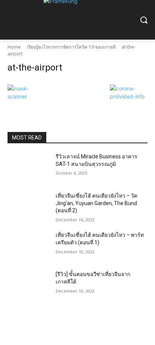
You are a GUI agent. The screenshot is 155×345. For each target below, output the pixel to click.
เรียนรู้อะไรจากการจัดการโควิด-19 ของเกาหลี (71, 47)
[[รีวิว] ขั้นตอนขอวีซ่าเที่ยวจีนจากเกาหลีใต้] (29, 285)
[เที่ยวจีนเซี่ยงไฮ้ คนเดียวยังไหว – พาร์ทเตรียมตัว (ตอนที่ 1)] (29, 246)
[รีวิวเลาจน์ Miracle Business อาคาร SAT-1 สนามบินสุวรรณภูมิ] (29, 167)
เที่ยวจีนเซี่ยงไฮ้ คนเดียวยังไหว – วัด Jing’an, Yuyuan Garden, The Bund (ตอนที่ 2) (96, 203)
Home (14, 47)
